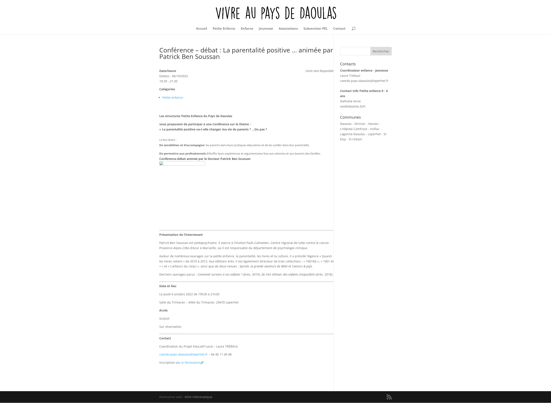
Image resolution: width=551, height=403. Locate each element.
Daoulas (346, 124)
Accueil (201, 29)
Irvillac (374, 129)
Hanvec (373, 124)
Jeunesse (266, 29)
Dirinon (359, 124)
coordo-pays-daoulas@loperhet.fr (183, 354)
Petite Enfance (224, 29)
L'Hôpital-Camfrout (353, 129)
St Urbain (355, 139)
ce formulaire (192, 362)
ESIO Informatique (198, 397)
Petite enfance (172, 97)
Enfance (247, 29)
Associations (288, 29)
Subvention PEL (315, 29)
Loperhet (374, 134)
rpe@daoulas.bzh (352, 106)
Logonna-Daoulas (352, 134)
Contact (339, 29)
